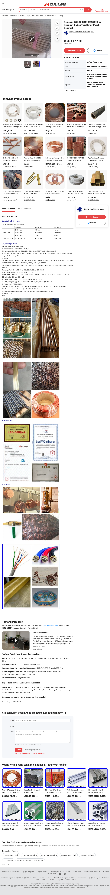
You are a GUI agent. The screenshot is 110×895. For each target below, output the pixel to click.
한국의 (91, 878)
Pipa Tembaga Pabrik (11, 855)
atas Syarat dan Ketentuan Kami (76, 887)
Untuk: (12, 726)
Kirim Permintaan (74, 50)
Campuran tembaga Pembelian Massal (30, 860)
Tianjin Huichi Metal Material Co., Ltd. (81, 32)
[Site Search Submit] (88, 9)
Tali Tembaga (8, 860)
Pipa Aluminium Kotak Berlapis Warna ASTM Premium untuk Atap (95, 792)
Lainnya (5, 864)
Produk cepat (77, 871)
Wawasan (106, 871)
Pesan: (11, 732)
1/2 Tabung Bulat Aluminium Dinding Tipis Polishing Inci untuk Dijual (54, 825)
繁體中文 (26, 878)
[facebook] (60, 873)
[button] (3, 3)
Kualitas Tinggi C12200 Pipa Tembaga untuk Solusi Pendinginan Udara (12, 159)
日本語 (34, 878)
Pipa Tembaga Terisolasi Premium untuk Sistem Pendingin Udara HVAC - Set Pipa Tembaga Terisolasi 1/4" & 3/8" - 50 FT (97, 159)
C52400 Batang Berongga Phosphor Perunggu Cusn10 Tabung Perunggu (97, 125)
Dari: (12, 720)
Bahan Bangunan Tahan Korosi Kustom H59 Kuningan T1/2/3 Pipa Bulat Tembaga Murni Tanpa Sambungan (33, 192)
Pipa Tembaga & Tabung (55, 16)
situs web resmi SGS (50, 625)
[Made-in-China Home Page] (55, 4)
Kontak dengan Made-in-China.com (60, 871)
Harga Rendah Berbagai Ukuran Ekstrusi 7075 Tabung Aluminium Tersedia (33, 792)
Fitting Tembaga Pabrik (49, 855)
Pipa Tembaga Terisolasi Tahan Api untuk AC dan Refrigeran (75, 192)
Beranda (5, 16)
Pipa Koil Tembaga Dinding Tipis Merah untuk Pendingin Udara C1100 (11, 792)
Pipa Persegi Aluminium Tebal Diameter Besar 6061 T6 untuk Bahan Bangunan (54, 792)
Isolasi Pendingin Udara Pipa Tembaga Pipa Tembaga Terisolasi (33, 125)
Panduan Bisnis (51, 873)
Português (65, 878)
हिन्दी (38, 880)
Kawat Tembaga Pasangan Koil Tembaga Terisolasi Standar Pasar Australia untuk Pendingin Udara (12, 192)
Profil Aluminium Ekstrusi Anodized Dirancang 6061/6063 (96, 825)
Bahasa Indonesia (71, 880)
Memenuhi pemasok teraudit (92, 871)
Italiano (73, 878)
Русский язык (82, 878)
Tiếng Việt (60, 880)
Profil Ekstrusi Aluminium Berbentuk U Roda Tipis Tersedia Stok (75, 792)
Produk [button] (22, 9)
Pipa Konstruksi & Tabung (35, 16)
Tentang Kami (5, 871)
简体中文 (18, 878)
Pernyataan (15, 871)
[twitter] (65, 873)
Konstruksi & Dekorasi (17, 16)
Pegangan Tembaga (87, 855)
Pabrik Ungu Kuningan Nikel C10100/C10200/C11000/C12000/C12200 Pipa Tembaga (55, 159)
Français (41, 878)
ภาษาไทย (44, 880)
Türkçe (52, 880)
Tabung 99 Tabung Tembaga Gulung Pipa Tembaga (54, 192)
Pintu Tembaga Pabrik (68, 855)
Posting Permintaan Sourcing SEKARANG (30, 753)
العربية (97, 878)
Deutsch (56, 878)
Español (49, 878)
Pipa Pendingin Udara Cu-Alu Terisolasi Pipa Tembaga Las (12, 125)
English (11, 878)
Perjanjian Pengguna (28, 871)
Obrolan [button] (99, 51)
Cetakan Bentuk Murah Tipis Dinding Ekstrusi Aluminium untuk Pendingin (33, 825)
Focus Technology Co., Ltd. (49, 884)
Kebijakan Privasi (42, 871)
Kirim (19, 750)
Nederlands (105, 878)
